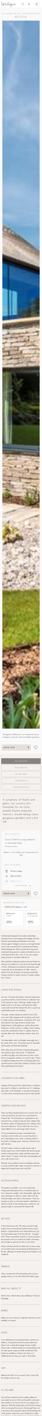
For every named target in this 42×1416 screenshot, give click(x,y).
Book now (9, 747)
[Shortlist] (25, 4)
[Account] (31, 4)
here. (7, 1298)
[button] (4, 374)
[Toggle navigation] (36, 4)
